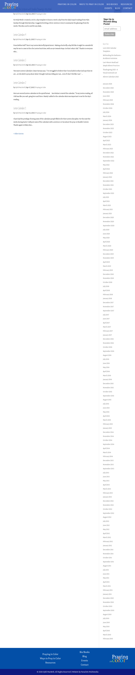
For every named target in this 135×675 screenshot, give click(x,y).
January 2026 (107, 84)
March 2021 (107, 205)
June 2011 (106, 574)
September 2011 (108, 562)
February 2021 (108, 209)
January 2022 (107, 177)
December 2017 (108, 303)
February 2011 (108, 590)
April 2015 (106, 416)
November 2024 (108, 104)
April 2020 (106, 242)
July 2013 (106, 473)
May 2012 (106, 529)
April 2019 (106, 262)
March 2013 (107, 489)
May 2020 (106, 238)
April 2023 (106, 140)
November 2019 (108, 258)
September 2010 (108, 610)
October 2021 (107, 189)
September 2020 (108, 226)
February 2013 (108, 493)
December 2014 (108, 432)
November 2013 (108, 465)
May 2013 (106, 481)
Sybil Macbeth (20, 14)
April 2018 (106, 290)
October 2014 (107, 440)
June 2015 (106, 408)
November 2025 (108, 92)
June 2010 (106, 622)
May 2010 (106, 627)
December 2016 (108, 339)
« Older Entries (18, 134)
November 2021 (108, 185)
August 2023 (107, 137)
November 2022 (108, 157)
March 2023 (107, 145)
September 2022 (108, 161)
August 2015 (107, 400)
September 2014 (108, 444)
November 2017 (108, 307)
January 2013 (107, 497)
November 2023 (108, 128)
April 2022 (106, 169)
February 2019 (108, 270)
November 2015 (108, 388)
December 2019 (108, 254)
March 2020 (107, 246)
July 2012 (106, 521)
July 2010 (106, 618)
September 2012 (108, 513)
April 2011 (106, 582)
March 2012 (107, 537)
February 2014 (108, 456)
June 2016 (106, 363)
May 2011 (106, 578)
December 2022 (108, 153)
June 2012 (106, 525)
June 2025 (106, 96)
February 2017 (108, 331)
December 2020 (108, 217)
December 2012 (108, 501)
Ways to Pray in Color (91, 4)
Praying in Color (67, 4)
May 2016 (106, 367)
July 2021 (106, 197)
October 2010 (107, 606)
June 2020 (106, 234)
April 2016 (106, 371)
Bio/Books (112, 4)
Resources (126, 4)
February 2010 (108, 639)
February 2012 (108, 541)
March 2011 (107, 586)
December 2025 (108, 88)
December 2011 (108, 550)
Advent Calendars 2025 (111, 77)
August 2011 (107, 566)
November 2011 (108, 554)
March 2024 (107, 116)
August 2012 (107, 517)
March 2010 (107, 635)
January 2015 (107, 428)
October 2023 (107, 132)
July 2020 (106, 230)
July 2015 (106, 404)
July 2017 (106, 315)
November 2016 (108, 343)
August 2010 (107, 614)
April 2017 (106, 323)
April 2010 (106, 631)
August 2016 (107, 355)
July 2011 (106, 570)
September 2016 (108, 351)
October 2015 (107, 392)
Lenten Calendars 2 (19, 83)
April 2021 (106, 201)
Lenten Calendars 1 (19, 108)
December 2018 (108, 274)
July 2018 (106, 286)
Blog (117, 8)
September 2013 (108, 469)
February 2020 (108, 250)
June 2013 (106, 477)
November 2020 (108, 222)
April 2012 (106, 533)
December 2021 (108, 181)
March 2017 (107, 327)
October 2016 (107, 347)
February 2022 (108, 173)
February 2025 (108, 100)
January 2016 (107, 379)
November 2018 (108, 278)
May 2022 (106, 165)
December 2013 (108, 460)
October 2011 (107, 558)
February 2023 (108, 149)
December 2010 (108, 598)
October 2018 (107, 282)
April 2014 (106, 448)
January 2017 (107, 335)
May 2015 (106, 412)
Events (108, 8)
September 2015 (108, 396)
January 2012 (107, 546)
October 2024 (107, 108)
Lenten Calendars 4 (19, 35)
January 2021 (107, 213)
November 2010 (108, 602)
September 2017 (108, 311)
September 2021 (108, 193)
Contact (127, 8)
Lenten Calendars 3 (19, 60)
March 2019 (107, 266)
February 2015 (108, 424)
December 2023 (108, 124)
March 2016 (107, 375)
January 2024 (107, 120)
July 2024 (106, 112)
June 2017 (106, 319)
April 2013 (106, 485)
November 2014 (108, 436)
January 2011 (107, 594)
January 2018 (107, 298)
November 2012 (108, 505)
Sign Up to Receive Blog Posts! (110, 21)
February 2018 (108, 294)
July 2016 (106, 359)
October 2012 (107, 509)
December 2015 (108, 384)
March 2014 (107, 452)
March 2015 (107, 420)
